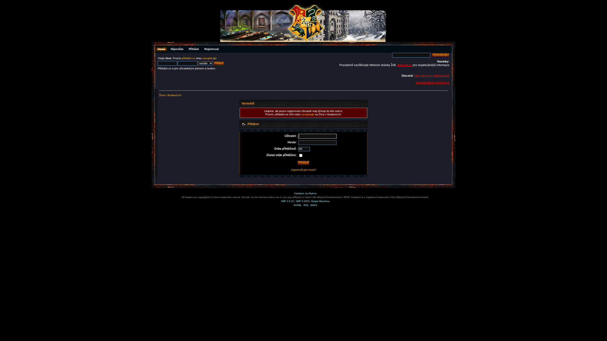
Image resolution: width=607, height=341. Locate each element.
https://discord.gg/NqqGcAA (431, 75)
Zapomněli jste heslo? (303, 169)
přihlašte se (188, 58)
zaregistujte (307, 114)
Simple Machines (320, 201)
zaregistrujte (209, 58)
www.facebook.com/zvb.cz (432, 82)
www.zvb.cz (404, 65)
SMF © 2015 (303, 201)
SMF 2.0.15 (287, 201)
